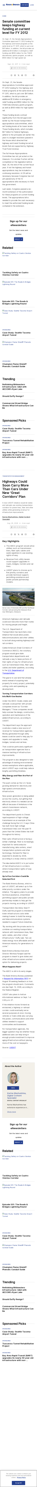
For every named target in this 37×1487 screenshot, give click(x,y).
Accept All (18, 1483)
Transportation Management (13, 476)
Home (4, 16)
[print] (34, 75)
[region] (18, 1478)
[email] (26, 75)
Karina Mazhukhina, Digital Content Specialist (16, 1095)
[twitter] (19, 75)
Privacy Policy (21, 1477)
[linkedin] (15, 75)
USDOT (12, 1048)
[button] (3, 5)
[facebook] (11, 75)
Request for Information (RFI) (16, 979)
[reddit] (22, 75)
